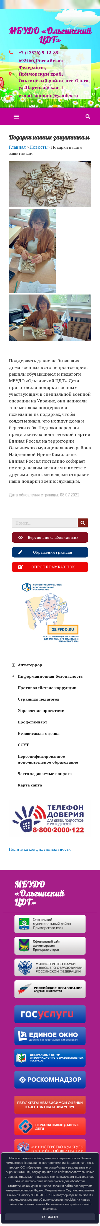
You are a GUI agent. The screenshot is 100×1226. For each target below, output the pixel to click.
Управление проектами (41, 710)
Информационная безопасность (50, 676)
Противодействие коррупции (47, 687)
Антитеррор (30, 664)
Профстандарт (32, 722)
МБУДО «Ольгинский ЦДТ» (50, 35)
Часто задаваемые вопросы (45, 773)
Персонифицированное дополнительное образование (48, 759)
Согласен (50, 1217)
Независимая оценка (38, 733)
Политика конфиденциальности (40, 849)
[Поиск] (83, 522)
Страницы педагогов (38, 699)
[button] (16, 116)
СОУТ (23, 744)
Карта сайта (30, 785)
